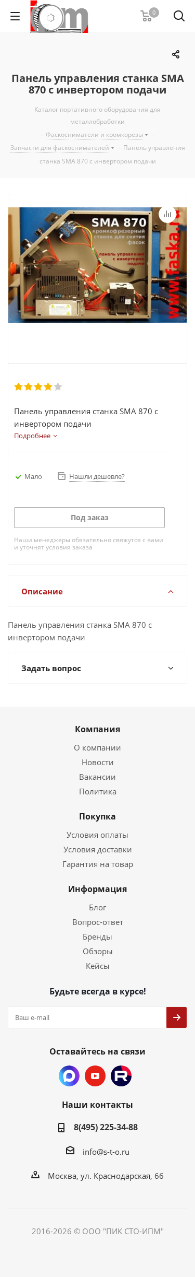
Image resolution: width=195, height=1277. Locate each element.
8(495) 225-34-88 (106, 1127)
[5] (58, 387)
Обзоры (98, 951)
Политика (97, 791)
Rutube (121, 1075)
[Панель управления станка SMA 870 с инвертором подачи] (97, 270)
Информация (97, 889)
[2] (29, 387)
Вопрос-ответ (97, 922)
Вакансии (97, 776)
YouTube (95, 1075)
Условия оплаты (97, 834)
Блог (97, 907)
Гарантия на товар (97, 864)
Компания (97, 729)
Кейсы (98, 965)
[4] (49, 387)
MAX (69, 1075)
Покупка (97, 816)
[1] (19, 387)
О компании (97, 747)
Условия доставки (97, 849)
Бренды (97, 936)
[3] (39, 387)
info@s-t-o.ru (106, 1151)
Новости (98, 762)
